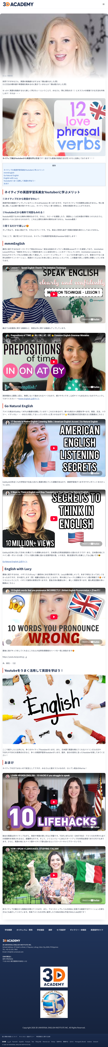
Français (27, 1041)
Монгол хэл (46, 1041)
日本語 (4, 1041)
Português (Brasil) (80, 1041)
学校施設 (40, 929)
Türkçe (53, 1041)
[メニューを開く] (103, 4)
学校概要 (8, 929)
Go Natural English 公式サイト (15, 561)
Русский (15, 1041)
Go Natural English (11, 175)
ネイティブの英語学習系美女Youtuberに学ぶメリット (24, 170)
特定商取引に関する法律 (43, 1036)
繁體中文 (65, 1041)
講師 (50, 929)
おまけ (6, 183)
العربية (9, 1041)
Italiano (89, 1041)
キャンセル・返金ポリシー (26, 1036)
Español (21, 1041)
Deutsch (95, 1041)
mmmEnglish (9, 172)
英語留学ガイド (97, 929)
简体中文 (59, 1041)
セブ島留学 (61, 929)
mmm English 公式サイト (29, 398)
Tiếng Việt (38, 1041)
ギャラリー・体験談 (78, 929)
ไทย (33, 1041)
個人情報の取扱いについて (9, 1036)
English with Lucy (11, 178)
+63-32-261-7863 (12, 949)
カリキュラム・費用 (24, 929)
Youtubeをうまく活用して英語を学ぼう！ (20, 180)
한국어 (72, 1041)
